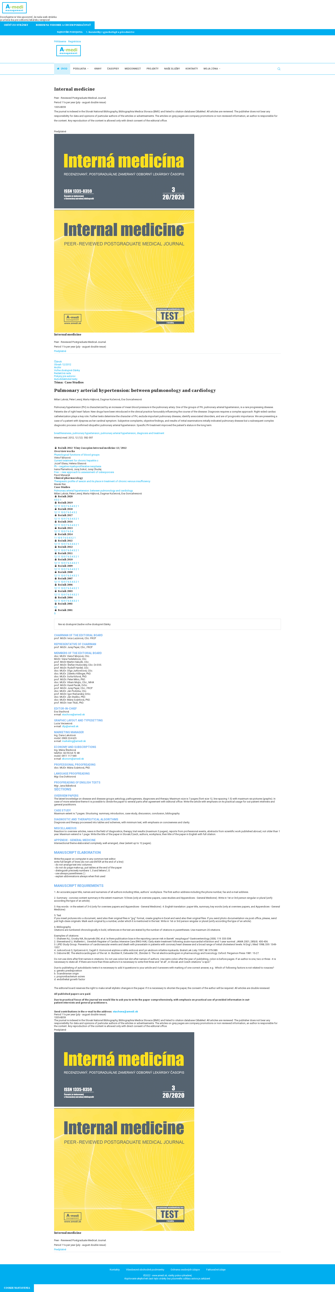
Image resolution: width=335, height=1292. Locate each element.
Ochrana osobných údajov (185, 1269)
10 (62, 506)
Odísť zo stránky (16, 25)
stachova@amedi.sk (73, 714)
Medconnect (133, 68)
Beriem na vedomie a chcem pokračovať (63, 25)
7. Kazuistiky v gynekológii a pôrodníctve (110, 32)
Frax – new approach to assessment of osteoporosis (84, 472)
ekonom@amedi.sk (73, 758)
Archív (57, 367)
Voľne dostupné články (67, 370)
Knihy (97, 68)
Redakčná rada (62, 373)
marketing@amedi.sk (74, 741)
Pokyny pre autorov (64, 376)
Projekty (152, 68)
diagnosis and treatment (150, 433)
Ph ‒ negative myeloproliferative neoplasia (77, 466)
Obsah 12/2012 (62, 364)
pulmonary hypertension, (87, 433)
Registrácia (74, 41)
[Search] (279, 69)
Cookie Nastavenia (17, 1287)
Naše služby (172, 68)
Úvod (63, 68)
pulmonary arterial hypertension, (119, 433)
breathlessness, (63, 433)
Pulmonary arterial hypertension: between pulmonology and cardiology (93, 490)
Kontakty (192, 68)
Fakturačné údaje (215, 1269)
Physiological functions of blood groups (76, 454)
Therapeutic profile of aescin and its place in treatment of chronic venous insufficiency (102, 481)
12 (55, 506)
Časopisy (113, 68)
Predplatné (60, 351)
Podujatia (79, 68)
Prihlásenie (60, 41)
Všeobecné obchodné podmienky (145, 1269)
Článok (58, 361)
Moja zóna (211, 68)
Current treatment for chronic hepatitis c (76, 460)
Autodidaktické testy (65, 379)
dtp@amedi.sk (70, 726)
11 (59, 506)
